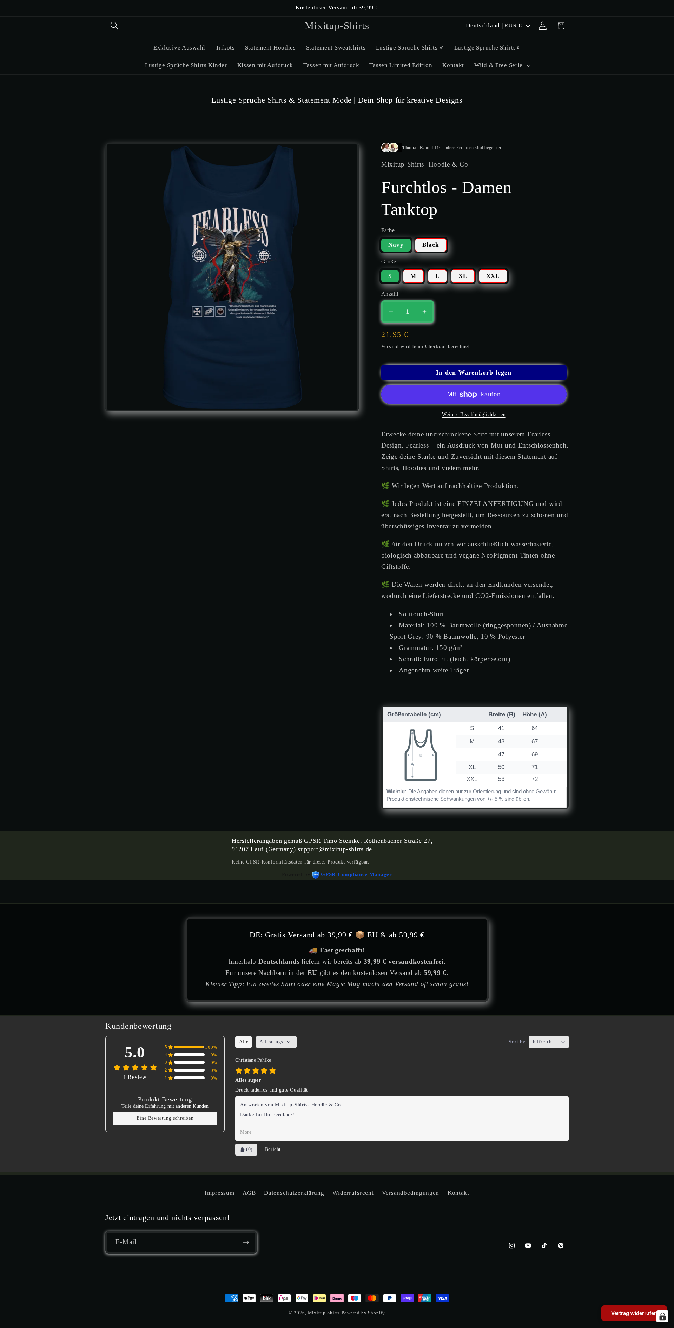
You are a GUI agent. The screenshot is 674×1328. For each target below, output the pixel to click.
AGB (249, 1193)
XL (462, 276)
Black (430, 244)
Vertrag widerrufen (634, 1313)
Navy (396, 244)
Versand (390, 346)
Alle (243, 1041)
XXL (493, 276)
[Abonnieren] (246, 1242)
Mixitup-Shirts (324, 1312)
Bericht (273, 1149)
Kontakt (458, 1193)
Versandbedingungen (410, 1193)
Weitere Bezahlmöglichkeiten (473, 414)
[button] (114, 26)
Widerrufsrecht (353, 1193)
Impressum (219, 1193)
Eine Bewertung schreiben (165, 1118)
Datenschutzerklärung (294, 1193)
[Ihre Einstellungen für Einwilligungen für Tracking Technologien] (662, 1316)
